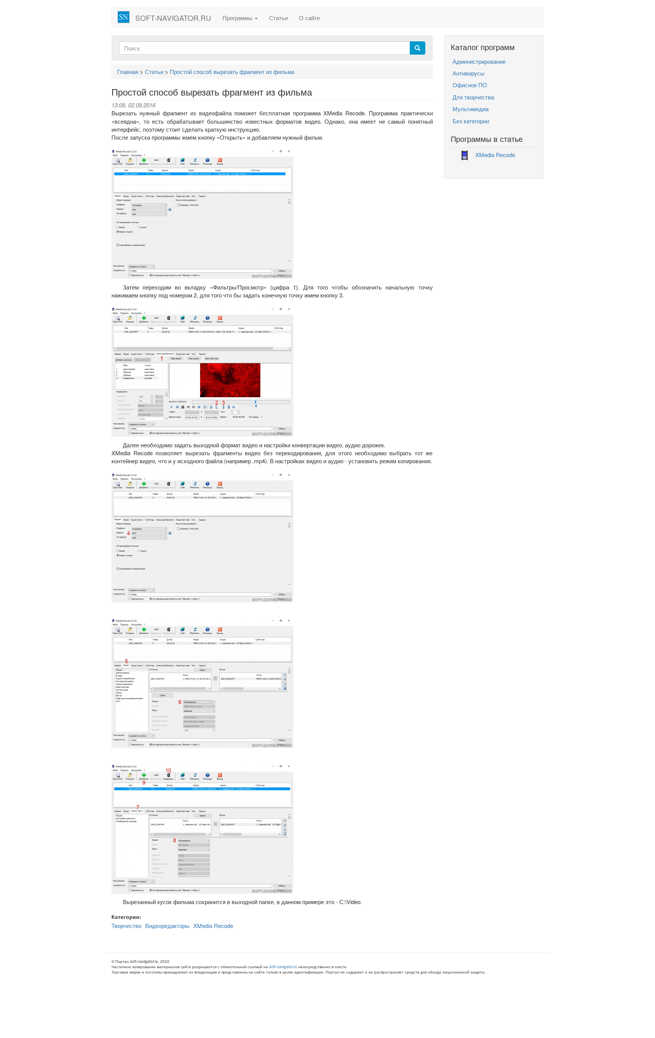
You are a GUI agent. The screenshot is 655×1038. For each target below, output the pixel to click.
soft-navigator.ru (173, 18)
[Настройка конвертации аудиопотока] (202, 828)
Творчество (126, 925)
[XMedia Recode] (202, 213)
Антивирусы (468, 73)
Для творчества (473, 97)
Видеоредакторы (167, 925)
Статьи (278, 18)
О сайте (309, 18)
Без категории (471, 121)
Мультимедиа (471, 109)
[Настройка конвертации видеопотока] (202, 683)
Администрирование (479, 61)
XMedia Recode (213, 925)
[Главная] (126, 17)
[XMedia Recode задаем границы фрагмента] (202, 371)
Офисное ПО (470, 85)
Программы (238, 18)
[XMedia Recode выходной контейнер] (202, 537)
